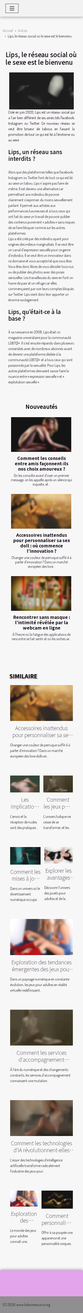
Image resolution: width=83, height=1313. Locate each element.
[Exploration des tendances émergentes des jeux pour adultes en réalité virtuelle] (41, 936)
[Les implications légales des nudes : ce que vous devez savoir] (25, 783)
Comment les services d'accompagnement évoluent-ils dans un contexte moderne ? (42, 1063)
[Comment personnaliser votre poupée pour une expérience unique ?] (57, 1199)
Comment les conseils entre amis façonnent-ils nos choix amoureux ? (41, 463)
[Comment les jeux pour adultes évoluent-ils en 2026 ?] (58, 783)
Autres (22, 30)
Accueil (8, 30)
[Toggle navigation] (12, 8)
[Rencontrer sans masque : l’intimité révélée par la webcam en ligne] (41, 593)
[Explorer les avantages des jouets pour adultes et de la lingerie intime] (58, 854)
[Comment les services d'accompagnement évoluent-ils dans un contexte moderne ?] (41, 1027)
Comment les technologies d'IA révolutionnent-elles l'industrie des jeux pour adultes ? (41, 1153)
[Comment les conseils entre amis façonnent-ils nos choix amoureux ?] (41, 434)
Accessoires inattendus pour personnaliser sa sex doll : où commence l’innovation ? (41, 543)
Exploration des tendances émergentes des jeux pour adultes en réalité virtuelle (42, 969)
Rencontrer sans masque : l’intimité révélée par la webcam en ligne (41, 622)
